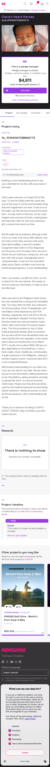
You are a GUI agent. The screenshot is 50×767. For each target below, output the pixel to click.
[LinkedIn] (20, 662)
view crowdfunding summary (25, 100)
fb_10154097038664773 (16, 20)
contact (15, 142)
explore (28, 559)
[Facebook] (3, 662)
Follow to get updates (17, 535)
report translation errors (24, 680)
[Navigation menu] (47, 4)
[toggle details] (43, 634)
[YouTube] (11, 662)
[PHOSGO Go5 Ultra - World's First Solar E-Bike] (23, 585)
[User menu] (42, 4)
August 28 (32, 197)
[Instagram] (16, 662)
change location (38, 10)
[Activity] (37, 4)
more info (6, 142)
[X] (7, 662)
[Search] (25, 4)
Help (23, 511)
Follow (25, 90)
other (5, 164)
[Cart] (31, 4)
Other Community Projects (10, 152)
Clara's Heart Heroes (18, 17)
